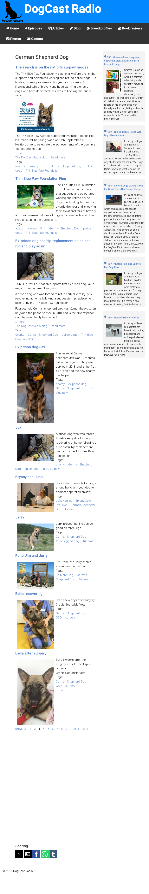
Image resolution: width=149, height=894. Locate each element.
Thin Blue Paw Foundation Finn (40, 178)
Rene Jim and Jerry (31, 555)
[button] (19, 854)
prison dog (31, 469)
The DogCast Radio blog (31, 157)
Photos (15, 39)
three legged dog (67, 541)
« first (61, 690)
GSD (59, 617)
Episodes (34, 28)
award (19, 228)
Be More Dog (64, 575)
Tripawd (88, 541)
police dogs (69, 334)
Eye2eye (61, 505)
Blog (77, 28)
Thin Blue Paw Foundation (42, 170)
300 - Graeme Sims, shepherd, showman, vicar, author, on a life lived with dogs (122, 61)
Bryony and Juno (29, 477)
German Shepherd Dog (66, 166)
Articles (58, 28)
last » (85, 729)
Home (14, 28)
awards (20, 166)
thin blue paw (51, 469)
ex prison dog (77, 384)
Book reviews (131, 28)
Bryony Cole (83, 500)
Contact (36, 39)
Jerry (19, 517)
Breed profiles (101, 28)
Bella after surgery (30, 653)
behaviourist (64, 500)
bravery (33, 166)
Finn (44, 166)
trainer (69, 509)
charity (19, 334)
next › (75, 729)
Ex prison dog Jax (30, 347)
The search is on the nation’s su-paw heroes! (52, 67)
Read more (58, 157)
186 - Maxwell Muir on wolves (123, 317)
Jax (18, 427)
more (21, 153)
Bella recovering (28, 593)
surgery (70, 617)
